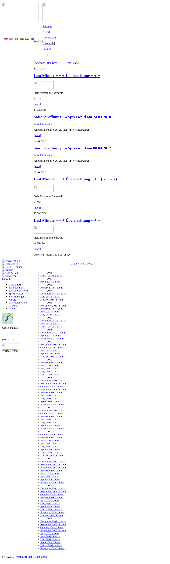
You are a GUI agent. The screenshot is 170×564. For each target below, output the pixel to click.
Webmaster (21, 556)
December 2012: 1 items (53, 320)
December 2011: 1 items (53, 332)
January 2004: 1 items (51, 515)
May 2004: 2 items (50, 503)
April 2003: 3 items (50, 542)
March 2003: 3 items (51, 545)
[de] (5, 38)
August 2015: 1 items (51, 287)
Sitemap (46, 48)
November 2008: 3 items (53, 383)
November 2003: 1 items (53, 524)
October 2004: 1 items (52, 494)
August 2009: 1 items (51, 362)
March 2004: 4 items (51, 509)
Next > (91, 263)
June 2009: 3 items (50, 368)
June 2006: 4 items (50, 443)
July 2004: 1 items (49, 500)
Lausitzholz (15, 284)
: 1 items (50, 401)
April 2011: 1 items (50, 335)
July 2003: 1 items (49, 533)
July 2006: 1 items (49, 440)
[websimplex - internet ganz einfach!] (10, 346)
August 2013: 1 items (51, 308)
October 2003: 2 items (52, 527)
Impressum (34, 556)
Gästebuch (48, 43)
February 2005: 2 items (52, 482)
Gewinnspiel (49, 37)
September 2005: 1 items (53, 467)
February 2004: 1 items (52, 512)
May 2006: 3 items (50, 446)
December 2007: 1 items (53, 410)
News (45, 31)
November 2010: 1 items (53, 344)
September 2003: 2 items (53, 530)
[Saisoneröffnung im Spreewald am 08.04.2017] (43, 155)
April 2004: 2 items (50, 506)
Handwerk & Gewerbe (59, 62)
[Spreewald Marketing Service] (7, 322)
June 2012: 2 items (50, 323)
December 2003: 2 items (53, 521)
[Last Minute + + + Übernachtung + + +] (44, 87)
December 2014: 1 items (53, 293)
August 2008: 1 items (51, 392)
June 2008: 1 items (50, 395)
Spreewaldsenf (16, 293)
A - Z (45, 54)
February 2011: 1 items (52, 338)
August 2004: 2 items (51, 497)
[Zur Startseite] (20, 21)
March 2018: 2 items (51, 275)
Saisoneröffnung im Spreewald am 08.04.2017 (72, 148)
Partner (12, 308)
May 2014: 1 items (50, 296)
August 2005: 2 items (51, 470)
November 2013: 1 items (53, 305)
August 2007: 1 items (51, 416)
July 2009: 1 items (49, 365)
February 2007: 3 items (52, 428)
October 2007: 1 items (52, 413)
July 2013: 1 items (49, 311)
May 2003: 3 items (50, 539)
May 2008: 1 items (50, 398)
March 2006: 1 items (51, 452)
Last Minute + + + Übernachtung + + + (67, 75)
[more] (37, 104)
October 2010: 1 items (52, 347)
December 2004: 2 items (53, 488)
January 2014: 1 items (51, 299)
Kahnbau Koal (16, 287)
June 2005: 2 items (50, 476)
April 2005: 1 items (50, 479)
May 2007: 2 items (50, 422)
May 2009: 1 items (50, 371)
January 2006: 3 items (51, 455)
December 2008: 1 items (53, 380)
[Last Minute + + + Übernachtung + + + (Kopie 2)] (44, 191)
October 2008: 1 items (52, 386)
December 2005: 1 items (53, 461)
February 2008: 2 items (52, 404)
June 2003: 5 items (50, 536)
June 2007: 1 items (50, 419)
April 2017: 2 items (50, 281)
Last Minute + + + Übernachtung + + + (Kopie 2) (75, 179)
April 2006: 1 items (50, 449)
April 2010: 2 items (50, 353)
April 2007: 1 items (50, 425)
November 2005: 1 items (53, 464)
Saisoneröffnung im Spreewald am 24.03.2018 (72, 117)
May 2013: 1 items (50, 314)
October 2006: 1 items (52, 434)
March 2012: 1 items (51, 326)
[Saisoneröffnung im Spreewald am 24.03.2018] (43, 124)
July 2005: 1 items (49, 473)
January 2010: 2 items (51, 356)
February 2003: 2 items (52, 548)
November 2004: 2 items (53, 491)
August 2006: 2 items (51, 437)
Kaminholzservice (18, 290)
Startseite (47, 26)
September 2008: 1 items (53, 389)
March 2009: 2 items (51, 374)
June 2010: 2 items (50, 350)
